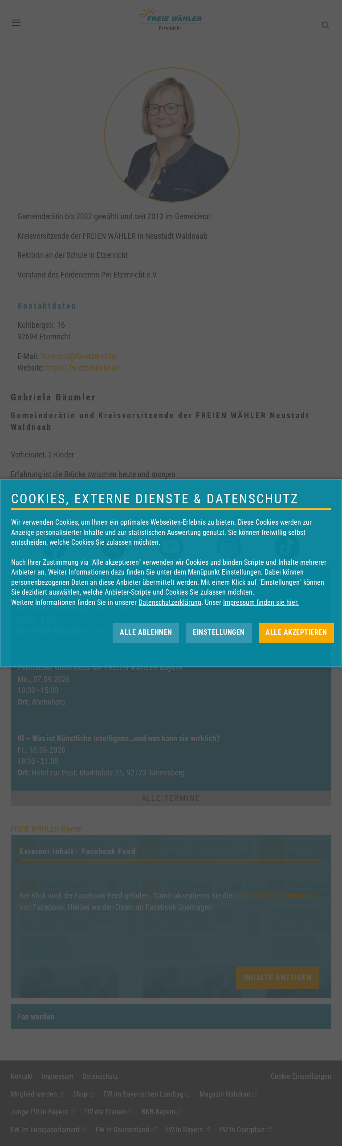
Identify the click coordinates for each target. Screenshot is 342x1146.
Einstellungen (219, 632)
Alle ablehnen (146, 632)
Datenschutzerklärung (169, 602)
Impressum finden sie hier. (261, 602)
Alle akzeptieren (296, 632)
